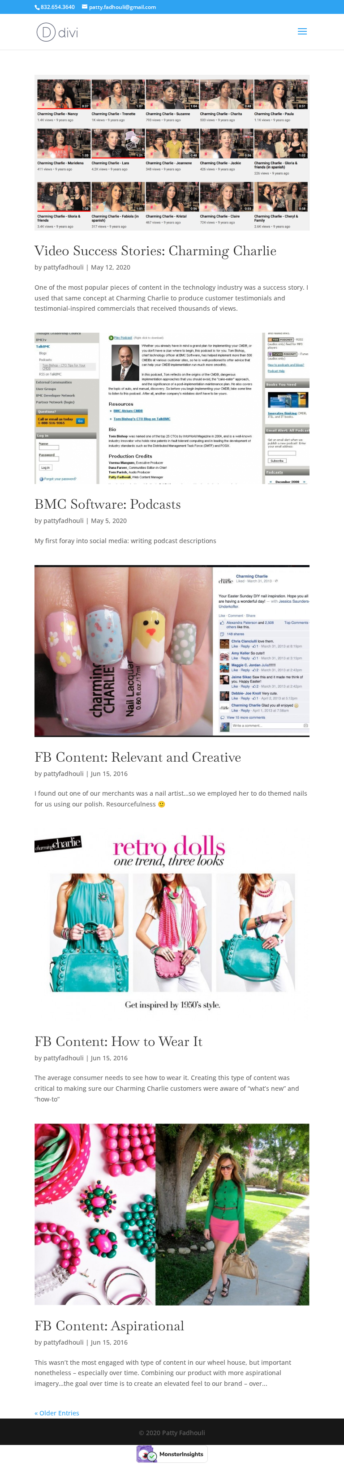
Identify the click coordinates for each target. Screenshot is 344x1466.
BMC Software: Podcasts (107, 504)
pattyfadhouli (63, 267)
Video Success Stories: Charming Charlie (155, 250)
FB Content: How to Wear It (118, 1041)
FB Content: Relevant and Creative (137, 757)
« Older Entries (56, 1413)
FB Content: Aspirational (109, 1325)
